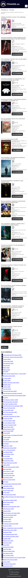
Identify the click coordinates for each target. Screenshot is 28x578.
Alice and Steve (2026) (8, 555)
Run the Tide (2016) (7, 414)
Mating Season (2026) (8, 502)
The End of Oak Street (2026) (10, 391)
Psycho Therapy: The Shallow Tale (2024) (13, 435)
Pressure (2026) (7, 359)
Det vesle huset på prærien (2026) (11, 467)
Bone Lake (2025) (7, 469)
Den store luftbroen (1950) (9, 422)
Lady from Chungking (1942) (9, 425)
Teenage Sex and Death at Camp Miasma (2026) (14, 395)
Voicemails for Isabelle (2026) (10, 500)
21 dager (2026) (6, 380)
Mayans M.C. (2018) (7, 445)
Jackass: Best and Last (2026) (10, 462)
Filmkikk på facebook (14, 572)
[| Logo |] (10, 7)
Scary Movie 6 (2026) (8, 553)
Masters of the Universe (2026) (10, 559)
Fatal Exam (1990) (7, 532)
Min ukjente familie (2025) (9, 375)
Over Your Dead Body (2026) (9, 515)
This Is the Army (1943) (8, 454)
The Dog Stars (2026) (8, 361)
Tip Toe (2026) (6, 456)
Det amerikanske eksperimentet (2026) (12, 483)
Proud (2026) (6, 545)
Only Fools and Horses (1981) (10, 412)
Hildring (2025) (6, 369)
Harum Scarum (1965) (8, 431)
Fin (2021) (5, 397)
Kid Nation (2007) (7, 521)
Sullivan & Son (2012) (8, 540)
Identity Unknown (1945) (8, 429)
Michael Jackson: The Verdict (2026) (11, 513)
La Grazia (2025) (7, 378)
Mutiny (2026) (6, 367)
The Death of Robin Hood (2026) (10, 523)
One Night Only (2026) (8, 363)
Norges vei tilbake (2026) (9, 551)
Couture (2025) (6, 561)
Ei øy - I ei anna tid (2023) (9, 450)
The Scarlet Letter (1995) (9, 475)
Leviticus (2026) (6, 437)
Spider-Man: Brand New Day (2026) (11, 416)
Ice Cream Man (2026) (8, 410)
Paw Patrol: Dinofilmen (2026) (10, 404)
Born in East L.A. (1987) (8, 471)
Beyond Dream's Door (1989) (10, 530)
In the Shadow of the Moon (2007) (11, 536)
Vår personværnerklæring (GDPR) (14, 576)
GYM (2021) (6, 443)
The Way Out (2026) (7, 418)
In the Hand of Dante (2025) (9, 494)
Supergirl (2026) (7, 511)
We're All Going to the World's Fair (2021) (12, 393)
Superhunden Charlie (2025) (9, 448)
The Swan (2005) (7, 519)
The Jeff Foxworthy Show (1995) (10, 441)
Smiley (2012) (6, 504)
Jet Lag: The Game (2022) (9, 408)
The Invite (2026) (7, 389)
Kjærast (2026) (6, 365)
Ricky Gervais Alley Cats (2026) (10, 401)
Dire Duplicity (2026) (8, 477)
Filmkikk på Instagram (14, 574)
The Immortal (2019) (7, 458)
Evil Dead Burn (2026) (8, 460)
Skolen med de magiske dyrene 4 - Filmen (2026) (14, 373)
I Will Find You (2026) (8, 517)
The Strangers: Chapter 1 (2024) (10, 399)
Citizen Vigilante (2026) (8, 488)
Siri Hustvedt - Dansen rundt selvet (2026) (12, 357)
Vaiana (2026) (6, 464)
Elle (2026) (5, 481)
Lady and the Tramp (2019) (9, 563)
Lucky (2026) (6, 439)
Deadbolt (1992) (7, 538)
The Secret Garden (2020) (9, 420)
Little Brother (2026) (7, 486)
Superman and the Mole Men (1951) (11, 506)
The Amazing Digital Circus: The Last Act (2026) (14, 557)
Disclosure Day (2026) (8, 547)
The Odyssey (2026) (8, 452)
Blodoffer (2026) (7, 384)
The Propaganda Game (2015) (10, 534)
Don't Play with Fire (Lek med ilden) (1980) (13, 405)
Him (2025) (5, 371)
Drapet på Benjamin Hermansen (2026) (12, 355)
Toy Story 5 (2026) (7, 525)
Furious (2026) (6, 433)
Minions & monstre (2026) (9, 479)
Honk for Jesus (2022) (8, 490)
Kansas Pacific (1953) (8, 427)
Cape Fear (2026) (7, 549)
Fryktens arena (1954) (8, 473)
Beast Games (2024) (8, 566)
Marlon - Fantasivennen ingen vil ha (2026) (13, 528)
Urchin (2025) (6, 492)
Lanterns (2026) (6, 386)
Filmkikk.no (10, 569)
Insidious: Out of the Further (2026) (11, 382)
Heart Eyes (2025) (7, 542)
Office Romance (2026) (8, 508)
